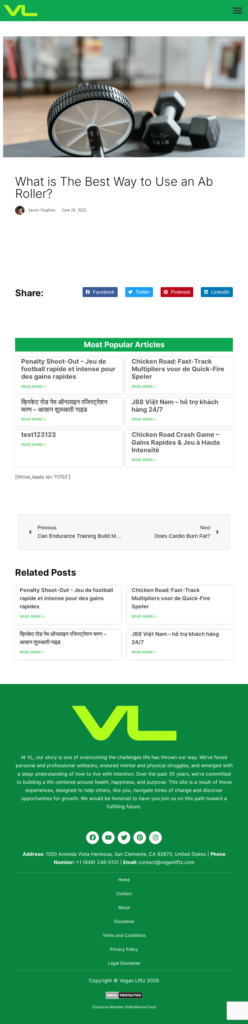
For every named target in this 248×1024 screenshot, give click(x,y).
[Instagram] (155, 837)
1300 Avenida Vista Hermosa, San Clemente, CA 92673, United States (126, 854)
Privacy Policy (124, 949)
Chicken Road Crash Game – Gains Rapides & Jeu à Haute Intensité (176, 442)
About (124, 907)
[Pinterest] (139, 837)
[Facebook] (92, 837)
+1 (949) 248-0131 (97, 862)
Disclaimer (124, 921)
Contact (124, 893)
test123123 (38, 434)
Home (124, 879)
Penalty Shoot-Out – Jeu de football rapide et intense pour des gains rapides (68, 369)
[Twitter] (124, 837)
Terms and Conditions (124, 935)
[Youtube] (108, 837)
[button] (237, 10)
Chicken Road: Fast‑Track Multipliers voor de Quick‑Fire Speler (178, 369)
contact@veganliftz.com (166, 862)
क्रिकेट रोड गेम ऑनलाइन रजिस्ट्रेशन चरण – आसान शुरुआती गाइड (64, 405)
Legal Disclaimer (124, 963)
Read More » (33, 386)
